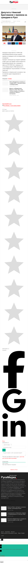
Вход (3, 441)
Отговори (3, 555)
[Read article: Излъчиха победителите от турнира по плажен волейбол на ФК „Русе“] (3, 520)
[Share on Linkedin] (16, 43)
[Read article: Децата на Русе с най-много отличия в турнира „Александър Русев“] (3, 508)
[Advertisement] (14, 5)
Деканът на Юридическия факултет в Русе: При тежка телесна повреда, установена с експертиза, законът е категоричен (17, 91)
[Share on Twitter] (13, 43)
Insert (2, 562)
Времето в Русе (14, 469)
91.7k (17, 86)
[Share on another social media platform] (24, 43)
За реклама (7, 531)
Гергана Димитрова (6, 21)
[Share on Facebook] (9, 43)
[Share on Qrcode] (20, 43)
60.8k (18, 95)
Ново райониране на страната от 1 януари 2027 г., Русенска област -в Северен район (18, 83)
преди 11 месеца (16, 21)
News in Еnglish (21, 533)
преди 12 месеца (13, 95)
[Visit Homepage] (14, 2)
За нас (2, 531)
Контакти (13, 531)
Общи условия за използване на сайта (9, 533)
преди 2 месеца (13, 86)
